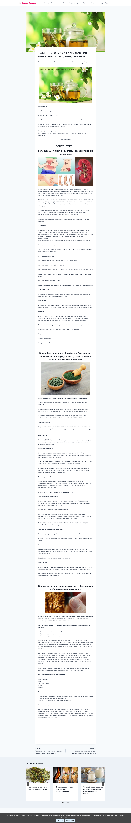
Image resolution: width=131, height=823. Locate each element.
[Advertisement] (65, 730)
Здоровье (72, 3)
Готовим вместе (56, 3)
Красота (79, 3)
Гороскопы (108, 3)
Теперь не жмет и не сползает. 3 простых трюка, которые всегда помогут (48, 751)
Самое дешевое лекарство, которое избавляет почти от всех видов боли (84, 751)
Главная (47, 3)
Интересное (94, 3)
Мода (101, 3)
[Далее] (103, 784)
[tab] (62, 802)
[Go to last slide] (28, 784)
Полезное (86, 3)
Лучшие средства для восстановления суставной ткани (64, 789)
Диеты (65, 3)
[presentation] (38, 775)
